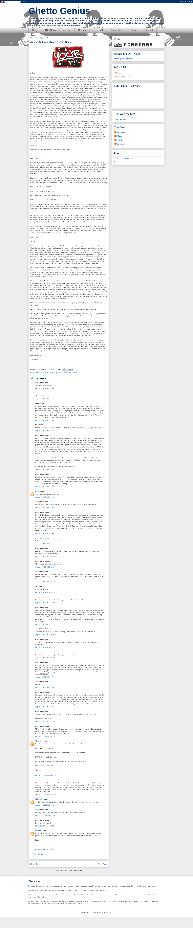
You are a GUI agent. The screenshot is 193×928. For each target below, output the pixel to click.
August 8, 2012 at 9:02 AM (44, 420)
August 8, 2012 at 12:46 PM (45, 658)
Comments (121, 76)
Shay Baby (39, 741)
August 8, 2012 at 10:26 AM (45, 582)
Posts (119, 73)
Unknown (39, 830)
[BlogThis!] (65, 369)
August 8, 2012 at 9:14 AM (44, 507)
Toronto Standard (120, 162)
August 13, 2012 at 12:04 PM (45, 775)
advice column (50, 372)
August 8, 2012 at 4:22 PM (44, 687)
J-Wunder (119, 140)
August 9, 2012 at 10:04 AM (45, 721)
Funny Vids (117, 30)
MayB (37, 491)
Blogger (108, 912)
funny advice (60, 372)
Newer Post (35, 864)
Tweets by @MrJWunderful (123, 59)
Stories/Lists (84, 30)
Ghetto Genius (59, 11)
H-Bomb (119, 136)
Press (134, 30)
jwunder (68, 372)
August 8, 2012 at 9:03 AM (44, 431)
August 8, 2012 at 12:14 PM (45, 603)
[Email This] (63, 369)
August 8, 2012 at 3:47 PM (44, 677)
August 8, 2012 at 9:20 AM (44, 533)
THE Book (50, 30)
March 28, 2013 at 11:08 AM (45, 849)
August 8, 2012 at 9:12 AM (44, 486)
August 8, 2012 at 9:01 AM (44, 399)
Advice (67, 30)
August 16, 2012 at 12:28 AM (45, 794)
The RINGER (121, 144)
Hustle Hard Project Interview (124, 158)
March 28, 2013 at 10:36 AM (45, 826)
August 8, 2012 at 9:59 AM (44, 544)
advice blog (40, 372)
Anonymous (120, 132)
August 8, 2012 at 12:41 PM (45, 647)
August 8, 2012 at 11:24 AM (45, 592)
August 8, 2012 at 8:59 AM (44, 388)
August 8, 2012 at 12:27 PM (45, 624)
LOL (101, 30)
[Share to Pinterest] (72, 369)
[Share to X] (68, 369)
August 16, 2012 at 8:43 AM (45, 805)
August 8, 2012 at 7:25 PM (44, 707)
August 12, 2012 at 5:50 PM (45, 736)
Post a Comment (39, 854)
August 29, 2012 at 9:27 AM (45, 815)
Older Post (102, 864)
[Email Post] (59, 369)
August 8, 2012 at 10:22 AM (45, 567)
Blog (34, 30)
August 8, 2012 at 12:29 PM (45, 635)
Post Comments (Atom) (73, 870)
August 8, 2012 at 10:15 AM (45, 556)
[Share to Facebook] (70, 369)
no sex (74, 372)
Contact (148, 30)
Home (69, 864)
